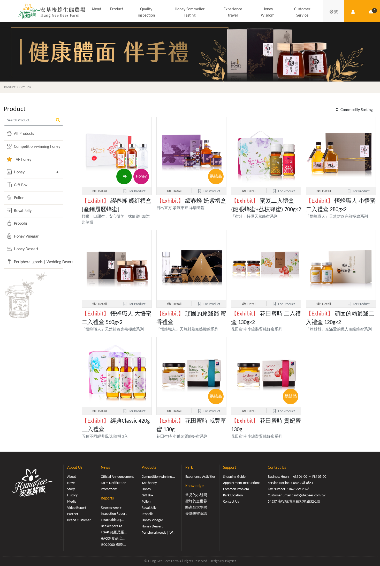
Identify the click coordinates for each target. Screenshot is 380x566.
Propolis (20, 224)
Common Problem (236, 489)
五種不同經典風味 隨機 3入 (105, 437)
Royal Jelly (22, 211)
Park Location (233, 495)
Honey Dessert (25, 249)
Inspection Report (114, 514)
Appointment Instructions (241, 483)
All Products (23, 134)
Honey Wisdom (268, 12)
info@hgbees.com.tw (309, 495)
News (71, 483)
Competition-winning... (158, 477)
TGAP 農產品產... (114, 532)
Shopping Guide (234, 477)
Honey (19, 172)
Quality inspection (146, 12)
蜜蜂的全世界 (196, 501)
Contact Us (231, 502)
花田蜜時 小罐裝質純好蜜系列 (256, 330)
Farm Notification (113, 483)
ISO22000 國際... (113, 545)
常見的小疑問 (196, 495)
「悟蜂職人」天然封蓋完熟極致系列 (337, 217)
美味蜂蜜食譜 (196, 514)
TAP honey (22, 160)
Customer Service (302, 12)
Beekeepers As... (113, 526)
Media (72, 502)
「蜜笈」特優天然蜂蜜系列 (256, 217)
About (96, 9)
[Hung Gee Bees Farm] (51, 10)
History (72, 495)
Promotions (109, 489)
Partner (72, 514)
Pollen (18, 198)
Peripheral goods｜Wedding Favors (33, 262)
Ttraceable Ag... (112, 520)
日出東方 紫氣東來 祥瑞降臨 (180, 208)
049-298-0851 (303, 483)
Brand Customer (79, 520)
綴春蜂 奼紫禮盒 (191, 201)
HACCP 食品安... (113, 539)
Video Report (76, 508)
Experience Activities (200, 477)
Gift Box (25, 87)
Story (71, 489)
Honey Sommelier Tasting (190, 12)
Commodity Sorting (356, 110)
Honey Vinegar (26, 236)
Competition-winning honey (33, 147)
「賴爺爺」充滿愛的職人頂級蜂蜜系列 (339, 330)
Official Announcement (117, 477)
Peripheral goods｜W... (159, 533)
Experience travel (233, 12)
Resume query (111, 508)
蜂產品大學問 (196, 508)
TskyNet (230, 561)
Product (116, 9)
